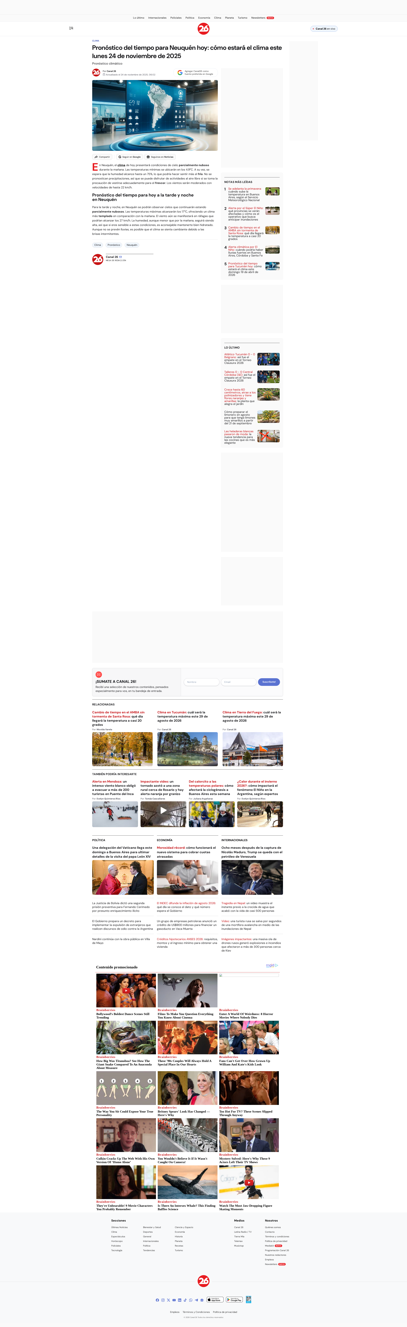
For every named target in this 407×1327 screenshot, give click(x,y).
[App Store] (215, 1300)
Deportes (148, 1231)
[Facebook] (157, 1300)
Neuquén (132, 245)
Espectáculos (118, 1236)
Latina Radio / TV (243, 1231)
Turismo (179, 1250)
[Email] (120, 257)
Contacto (270, 1231)
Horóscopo (117, 1241)
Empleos (269, 1259)
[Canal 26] (203, 1281)
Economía (164, 840)
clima (121, 165)
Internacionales (234, 840)
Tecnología (116, 1250)
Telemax (238, 1241)
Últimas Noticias (119, 1227)
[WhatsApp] (190, 1300)
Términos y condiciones (277, 1236)
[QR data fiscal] (248, 1302)
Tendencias (149, 1250)
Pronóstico (114, 245)
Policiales (116, 1245)
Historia (179, 1236)
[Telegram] (196, 1300)
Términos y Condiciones (196, 1312)
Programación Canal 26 (277, 1250)
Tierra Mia (239, 1236)
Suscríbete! (269, 681)
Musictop (239, 1245)
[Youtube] (174, 1300)
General (147, 1236)
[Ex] (168, 1300)
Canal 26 (111, 71)
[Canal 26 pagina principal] (204, 33)
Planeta (179, 1241)
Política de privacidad (276, 1241)
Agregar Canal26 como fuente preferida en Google (199, 72)
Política (98, 840)
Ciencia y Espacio (184, 1227)
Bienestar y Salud (152, 1227)
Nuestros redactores (275, 1254)
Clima (95, 40)
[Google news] (202, 1300)
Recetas (179, 1245)
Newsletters (275, 1264)
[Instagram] (163, 1300)
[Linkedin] (179, 1300)
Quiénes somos (273, 1227)
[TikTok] (185, 1300)
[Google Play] (234, 1300)
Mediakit (273, 1245)
